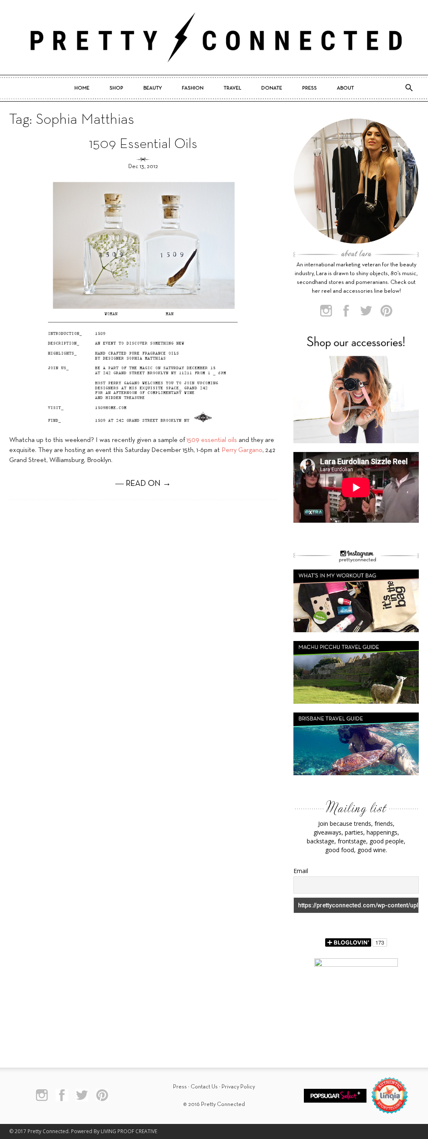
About (345, 88)
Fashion (193, 88)
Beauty (152, 88)
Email (300, 871)
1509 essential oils (211, 440)
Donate (271, 88)
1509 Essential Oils (143, 144)
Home (81, 88)
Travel (232, 88)
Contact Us (204, 1087)
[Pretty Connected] (214, 37)
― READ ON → (143, 484)
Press (309, 88)
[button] (409, 88)
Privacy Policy (238, 1087)
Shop (116, 88)
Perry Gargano (242, 450)
